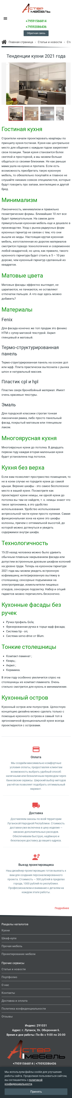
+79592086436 (36, 27)
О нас (5, 985)
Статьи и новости (14, 969)
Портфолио (9, 977)
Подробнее (62, 908)
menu (5, 18)
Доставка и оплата (14, 1000)
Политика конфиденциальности (24, 1008)
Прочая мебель (12, 946)
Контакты (8, 993)
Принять (36, 1091)
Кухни (6, 930)
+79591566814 (36, 21)
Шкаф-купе (9, 938)
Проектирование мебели (19, 954)
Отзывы (7, 1016)
